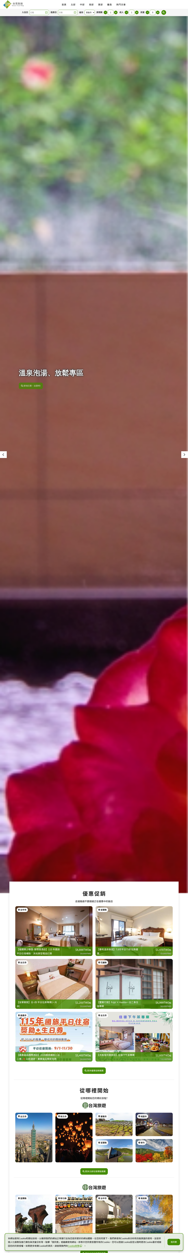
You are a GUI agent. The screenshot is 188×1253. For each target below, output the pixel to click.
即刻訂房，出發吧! (32, 384)
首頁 (64, 4)
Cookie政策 (73, 1245)
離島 (109, 4)
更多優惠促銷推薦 (95, 1070)
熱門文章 (121, 4)
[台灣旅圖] (13, 4)
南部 (91, 4)
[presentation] (3, 454)
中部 (82, 4)
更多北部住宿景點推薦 (95, 1171)
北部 (73, 4)
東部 (100, 4)
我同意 (174, 1241)
